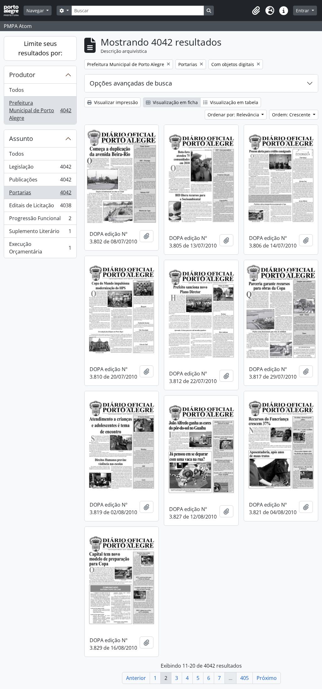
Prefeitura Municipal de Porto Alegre (40, 110)
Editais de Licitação (40, 207)
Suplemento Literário (40, 233)
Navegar (35, 11)
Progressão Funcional (40, 220)
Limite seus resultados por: (40, 48)
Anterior (136, 678)
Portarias (40, 194)
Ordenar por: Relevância (234, 115)
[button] (256, 11)
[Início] (14, 11)
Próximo (267, 678)
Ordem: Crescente (292, 115)
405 (244, 678)
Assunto (21, 138)
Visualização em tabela (233, 102)
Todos (16, 89)
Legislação (40, 168)
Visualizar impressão (115, 102)
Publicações (40, 181)
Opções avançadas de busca (131, 83)
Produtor (22, 74)
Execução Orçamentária (40, 248)
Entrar (303, 11)
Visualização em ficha (175, 102)
